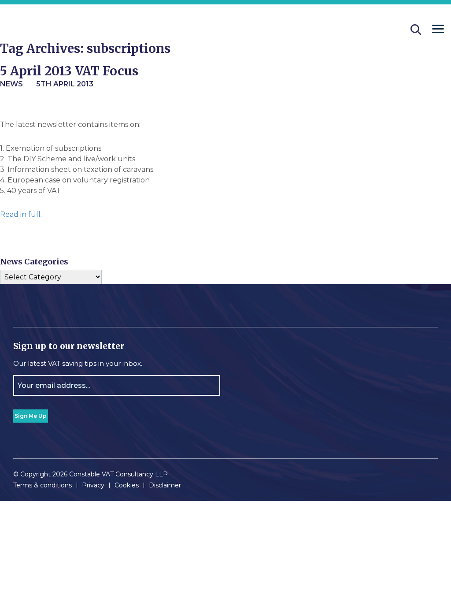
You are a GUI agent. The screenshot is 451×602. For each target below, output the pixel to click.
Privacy (93, 485)
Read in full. (21, 214)
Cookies (127, 485)
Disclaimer (165, 485)
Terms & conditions (42, 485)
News (11, 84)
